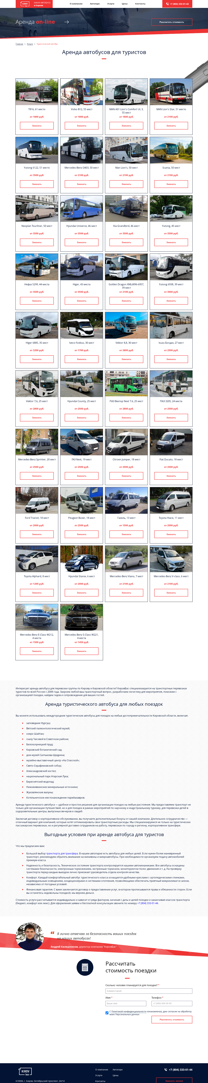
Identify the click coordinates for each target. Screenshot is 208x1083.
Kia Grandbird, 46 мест (126, 226)
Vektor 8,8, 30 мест (126, 342)
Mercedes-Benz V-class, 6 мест (171, 576)
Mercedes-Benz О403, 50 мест (82, 167)
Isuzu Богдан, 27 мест (171, 342)
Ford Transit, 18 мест (37, 518)
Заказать (37, 125)
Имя (108, 997)
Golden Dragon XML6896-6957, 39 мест (126, 286)
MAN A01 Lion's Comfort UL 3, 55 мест (126, 111)
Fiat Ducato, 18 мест (171, 459)
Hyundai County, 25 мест (81, 401)
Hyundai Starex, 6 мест (82, 576)
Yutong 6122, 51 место (37, 167)
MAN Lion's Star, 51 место (171, 109)
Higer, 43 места (81, 284)
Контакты (140, 3)
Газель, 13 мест (126, 518)
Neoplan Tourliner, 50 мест (36, 226)
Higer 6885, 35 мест (37, 342)
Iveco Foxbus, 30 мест (81, 342)
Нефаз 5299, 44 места (36, 284)
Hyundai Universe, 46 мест (81, 226)
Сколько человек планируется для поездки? (132, 985)
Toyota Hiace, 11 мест (171, 518)
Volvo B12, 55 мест (81, 109)
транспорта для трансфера (62, 853)
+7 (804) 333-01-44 (179, 3)
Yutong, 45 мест (171, 226)
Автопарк (95, 3)
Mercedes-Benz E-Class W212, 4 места (37, 636)
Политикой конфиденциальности (128, 1011)
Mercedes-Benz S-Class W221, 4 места (82, 636)
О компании (76, 3)
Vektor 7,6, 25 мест (37, 401)
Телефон (157, 997)
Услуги (110, 3)
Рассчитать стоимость (172, 22)
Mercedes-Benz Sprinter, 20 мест (37, 459)
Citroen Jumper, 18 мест (126, 459)
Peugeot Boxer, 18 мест (81, 518)
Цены (125, 3)
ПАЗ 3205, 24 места (171, 401)
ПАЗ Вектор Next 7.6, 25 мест (126, 401)
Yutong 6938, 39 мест (171, 284)
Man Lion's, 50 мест (126, 167)
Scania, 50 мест (171, 167)
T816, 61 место (36, 109)
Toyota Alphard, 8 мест (37, 576)
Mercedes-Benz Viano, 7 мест (126, 576)
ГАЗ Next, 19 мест (82, 459)
